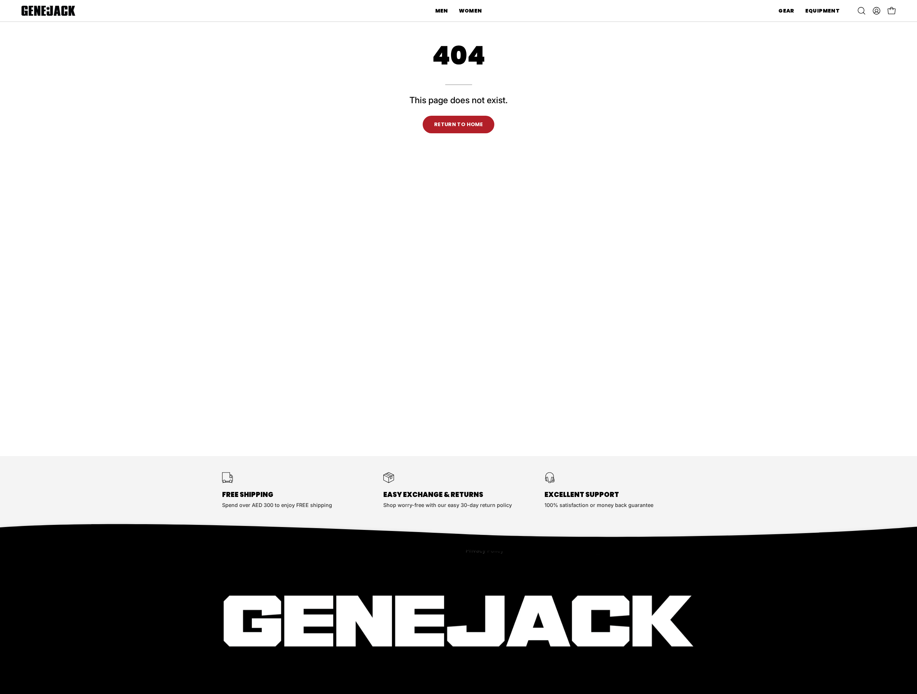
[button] (441, 10)
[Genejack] (48, 11)
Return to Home (458, 124)
